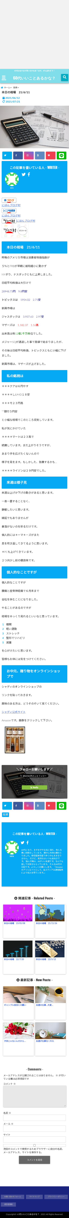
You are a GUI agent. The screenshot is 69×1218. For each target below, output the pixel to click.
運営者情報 (8, 1204)
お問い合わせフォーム (12, 1197)
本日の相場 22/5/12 (46, 959)
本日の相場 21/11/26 (46, 923)
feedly (35, 787)
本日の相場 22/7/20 (14, 959)
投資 (5, 814)
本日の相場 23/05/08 (14, 923)
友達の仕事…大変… (44, 1005)
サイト (6, 1135)
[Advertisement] (34, 34)
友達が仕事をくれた (45, 1041)
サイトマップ (34, 1197)
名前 (7, 1113)
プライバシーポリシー (56, 1197)
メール (8, 1124)
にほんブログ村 (11, 205)
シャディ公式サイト (14, 712)
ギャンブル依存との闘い (15, 1005)
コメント (9, 1084)
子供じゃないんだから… (15, 1041)
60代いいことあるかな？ (34, 78)
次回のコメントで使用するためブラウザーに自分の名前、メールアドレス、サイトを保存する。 (33, 1151)
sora (11, 188)
